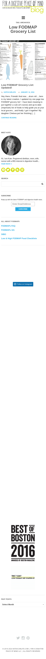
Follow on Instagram (24, 284)
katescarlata (10, 92)
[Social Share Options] (6, 324)
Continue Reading (9, 118)
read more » (6, 164)
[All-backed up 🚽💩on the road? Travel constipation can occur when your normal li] (23, 346)
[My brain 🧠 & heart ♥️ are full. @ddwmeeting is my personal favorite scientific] (23, 423)
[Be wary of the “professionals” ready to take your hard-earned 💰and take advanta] (23, 307)
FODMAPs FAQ (8, 226)
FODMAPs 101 (8, 230)
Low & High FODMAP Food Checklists (19, 238)
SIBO (3, 234)
